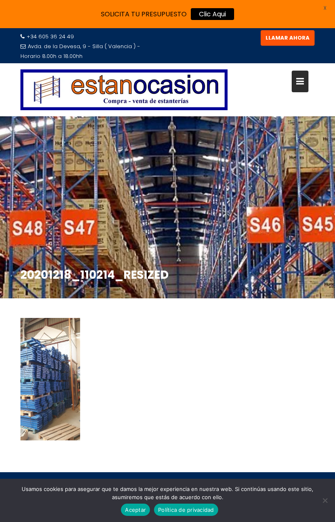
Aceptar (135, 509)
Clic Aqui (212, 14)
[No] (325, 500)
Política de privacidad (186, 509)
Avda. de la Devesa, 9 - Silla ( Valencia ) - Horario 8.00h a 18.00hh (80, 51)
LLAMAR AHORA (288, 38)
